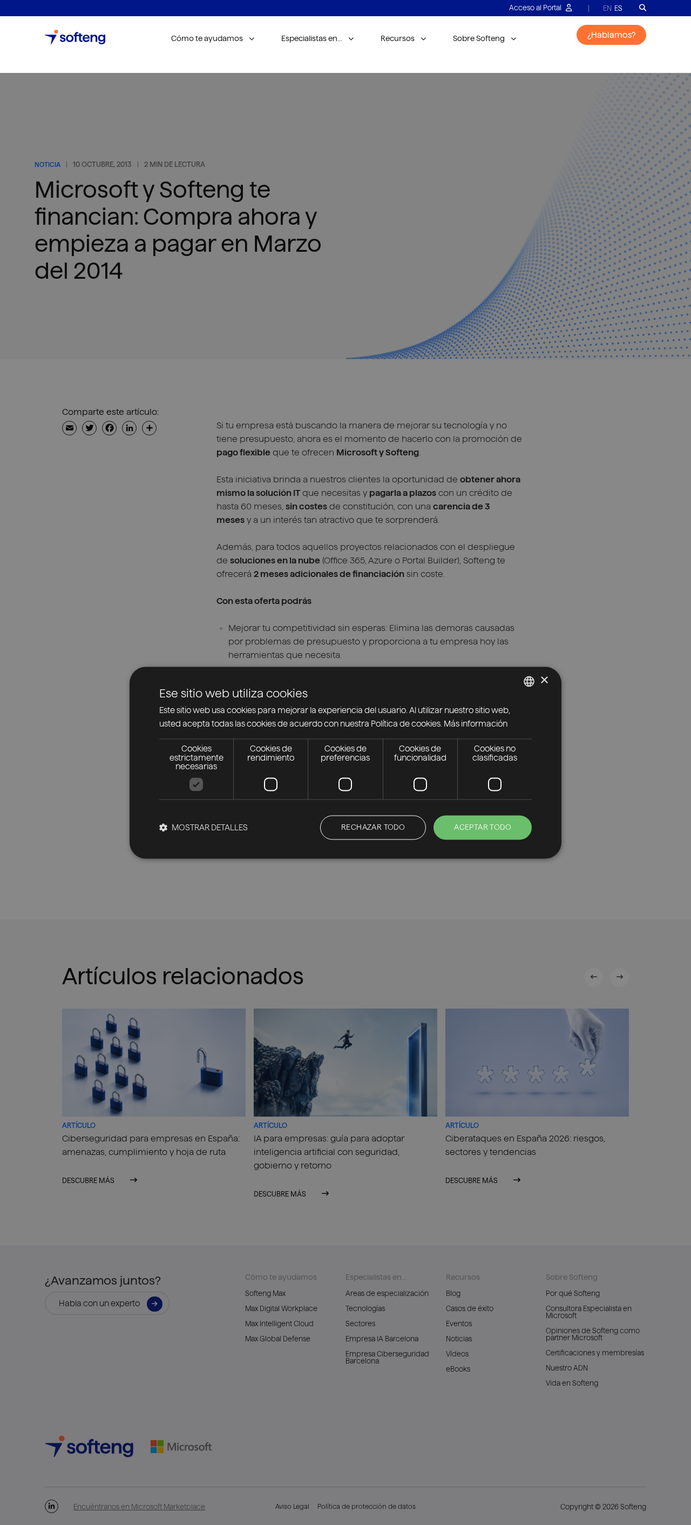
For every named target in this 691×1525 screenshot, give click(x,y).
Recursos (398, 38)
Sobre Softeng (479, 38)
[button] (203, 827)
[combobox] (529, 681)
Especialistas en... (311, 38)
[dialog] (345, 762)
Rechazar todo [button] (373, 827)
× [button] (544, 680)
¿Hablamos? (611, 34)
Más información (475, 723)
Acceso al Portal (536, 7)
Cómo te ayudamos (207, 38)
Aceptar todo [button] (482, 827)
